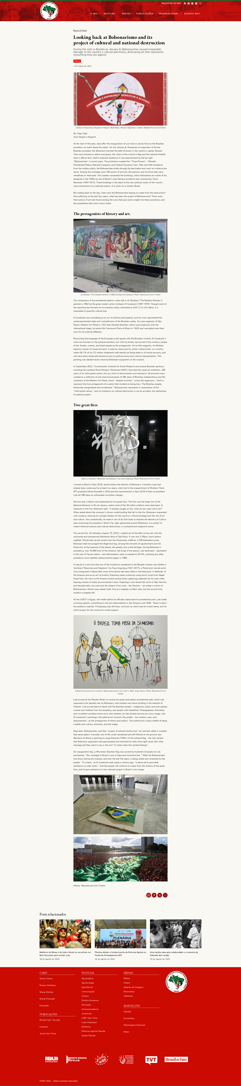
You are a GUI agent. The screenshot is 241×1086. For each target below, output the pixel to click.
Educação (44, 1005)
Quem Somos (46, 978)
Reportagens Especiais (134, 1025)
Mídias (126, 14)
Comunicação (88, 992)
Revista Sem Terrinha (50, 1020)
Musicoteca (129, 992)
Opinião (127, 1011)
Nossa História (46, 992)
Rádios (127, 978)
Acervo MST (192, 14)
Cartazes (44, 1027)
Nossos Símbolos (48, 985)
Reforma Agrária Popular (93, 1031)
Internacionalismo (90, 1009)
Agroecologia (88, 983)
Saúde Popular (89, 1035)
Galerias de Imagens (133, 987)
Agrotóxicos (87, 987)
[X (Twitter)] (189, 3)
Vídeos (127, 983)
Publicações (144, 14)
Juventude (87, 1014)
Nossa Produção (47, 999)
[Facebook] (185, 3)
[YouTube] (196, 3)
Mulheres (86, 1027)
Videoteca (128, 996)
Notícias (109, 14)
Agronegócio (88, 978)
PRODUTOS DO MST (171, 3)
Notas (126, 1032)
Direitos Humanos (90, 1000)
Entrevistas (129, 1018)
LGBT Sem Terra (90, 1018)
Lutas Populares (89, 1022)
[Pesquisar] (200, 3)
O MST (94, 14)
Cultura (85, 996)
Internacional (168, 14)
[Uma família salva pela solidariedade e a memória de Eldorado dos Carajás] (175, 933)
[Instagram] (192, 3)
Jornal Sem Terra (48, 1033)
